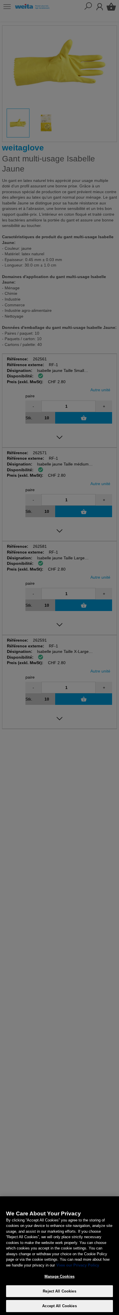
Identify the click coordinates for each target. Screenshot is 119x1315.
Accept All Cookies (59, 1306)
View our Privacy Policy (77, 1265)
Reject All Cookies (59, 1291)
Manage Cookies (59, 1276)
